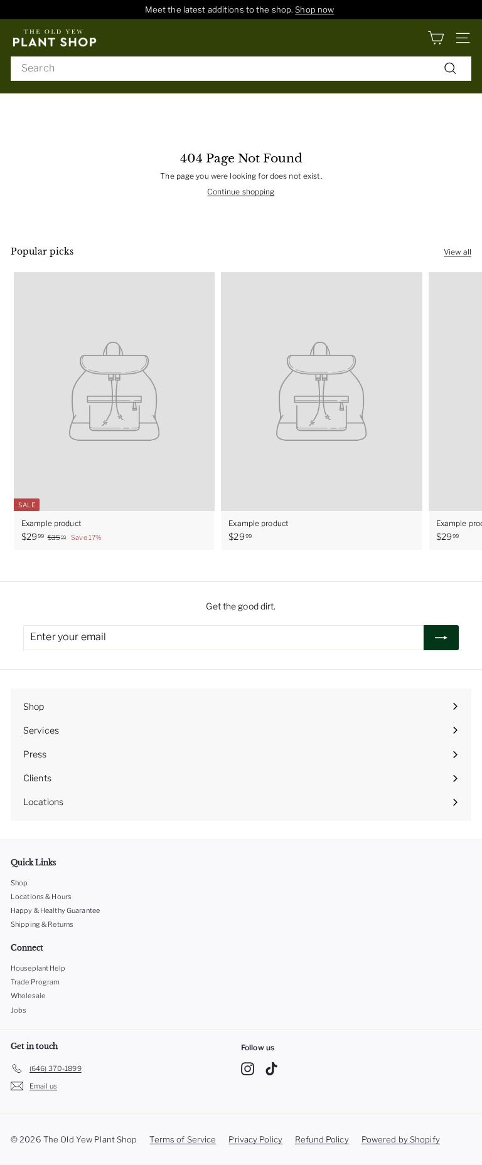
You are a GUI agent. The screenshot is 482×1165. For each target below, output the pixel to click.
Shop (19, 882)
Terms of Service (182, 1139)
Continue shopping (240, 191)
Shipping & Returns (42, 924)
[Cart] (436, 37)
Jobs (18, 1010)
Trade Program (35, 982)
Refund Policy (322, 1139)
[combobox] (241, 68)
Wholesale (28, 995)
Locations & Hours (41, 896)
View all (457, 251)
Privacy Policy (255, 1139)
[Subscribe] (441, 637)
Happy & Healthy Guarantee (55, 910)
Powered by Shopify (401, 1139)
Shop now (314, 9)
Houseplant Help (38, 968)
